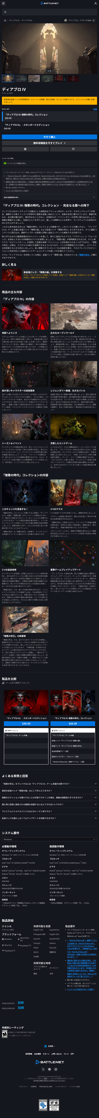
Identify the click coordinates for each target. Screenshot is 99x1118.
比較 (95, 109)
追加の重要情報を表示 (11, 197)
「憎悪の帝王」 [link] (84, 254)
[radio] (49, 116)
